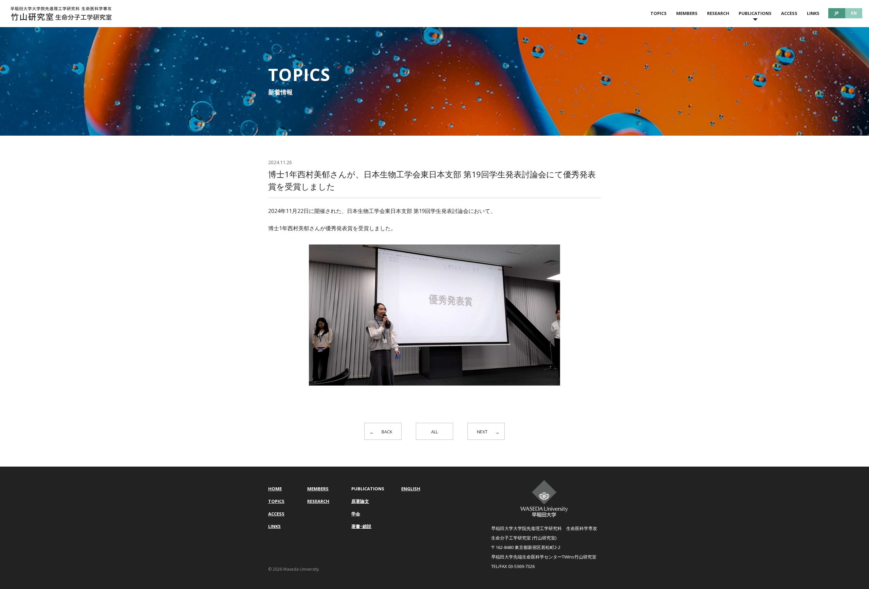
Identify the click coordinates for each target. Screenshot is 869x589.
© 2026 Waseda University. (294, 569)
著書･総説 (361, 526)
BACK (387, 432)
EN (854, 13)
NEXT (482, 432)
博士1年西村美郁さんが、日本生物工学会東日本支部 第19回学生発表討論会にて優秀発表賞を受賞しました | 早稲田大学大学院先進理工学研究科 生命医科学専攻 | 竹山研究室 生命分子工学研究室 (61, 13)
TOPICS (658, 13)
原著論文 (360, 501)
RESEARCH (718, 13)
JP (837, 13)
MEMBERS (687, 13)
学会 (355, 514)
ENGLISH (410, 489)
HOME (275, 489)
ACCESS (789, 13)
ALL (434, 432)
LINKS (813, 13)
